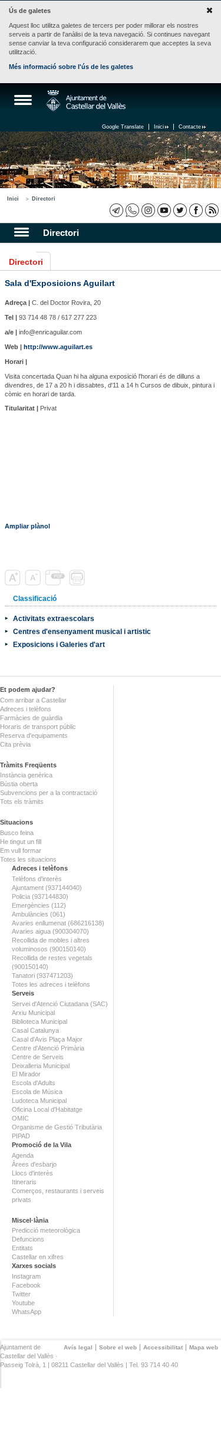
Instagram (26, 1276)
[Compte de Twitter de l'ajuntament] (180, 210)
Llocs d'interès (32, 1173)
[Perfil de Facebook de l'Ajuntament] (196, 210)
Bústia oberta (19, 783)
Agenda (23, 1155)
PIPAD (21, 1135)
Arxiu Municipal (33, 1012)
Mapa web (203, 1347)
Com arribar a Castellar (33, 700)
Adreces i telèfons (25, 708)
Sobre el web (118, 1347)
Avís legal (78, 1347)
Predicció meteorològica (46, 1230)
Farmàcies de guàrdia (31, 717)
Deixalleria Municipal (41, 1065)
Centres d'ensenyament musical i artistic (82, 631)
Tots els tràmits (22, 801)
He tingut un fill (20, 841)
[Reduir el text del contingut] (34, 583)
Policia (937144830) (40, 896)
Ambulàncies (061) (38, 914)
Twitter (21, 1294)
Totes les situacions (28, 859)
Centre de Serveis (38, 1056)
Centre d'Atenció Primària (48, 1048)
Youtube (23, 1302)
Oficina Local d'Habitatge (47, 1109)
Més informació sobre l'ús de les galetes (71, 66)
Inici (159, 127)
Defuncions (28, 1239)
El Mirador (26, 1074)
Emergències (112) (39, 905)
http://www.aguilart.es (58, 346)
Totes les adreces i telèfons (51, 984)
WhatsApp (26, 1311)
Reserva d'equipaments (34, 735)
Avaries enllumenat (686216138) (58, 923)
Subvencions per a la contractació (48, 792)
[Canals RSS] (212, 210)
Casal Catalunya (35, 1030)
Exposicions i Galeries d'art (59, 644)
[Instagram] (148, 210)
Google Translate (123, 127)
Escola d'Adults (33, 1082)
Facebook (26, 1285)
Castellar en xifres (38, 1256)
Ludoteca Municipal (39, 1100)
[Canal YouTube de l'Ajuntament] (164, 210)
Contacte (190, 127)
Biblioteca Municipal (39, 1021)
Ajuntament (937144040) (47, 887)
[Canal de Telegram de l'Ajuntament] (116, 210)
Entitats (22, 1248)
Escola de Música (37, 1091)
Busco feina (17, 832)
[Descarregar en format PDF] (56, 583)
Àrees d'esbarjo (34, 1164)
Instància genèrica (26, 775)
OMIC (20, 1118)
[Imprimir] (78, 583)
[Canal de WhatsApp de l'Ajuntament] (132, 210)
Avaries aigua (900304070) (50, 931)
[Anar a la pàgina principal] (86, 100)
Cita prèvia (15, 744)
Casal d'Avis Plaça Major (47, 1039)
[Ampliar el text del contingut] (14, 583)
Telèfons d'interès (37, 878)
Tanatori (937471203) (42, 975)
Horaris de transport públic (38, 726)
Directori (43, 199)
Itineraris (24, 1181)
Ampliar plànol (27, 526)
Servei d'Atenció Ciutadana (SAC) (60, 1003)
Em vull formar (20, 850)
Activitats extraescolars (53, 618)
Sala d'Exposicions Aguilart (60, 283)
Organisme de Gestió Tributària (57, 1127)
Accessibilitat (163, 1347)
